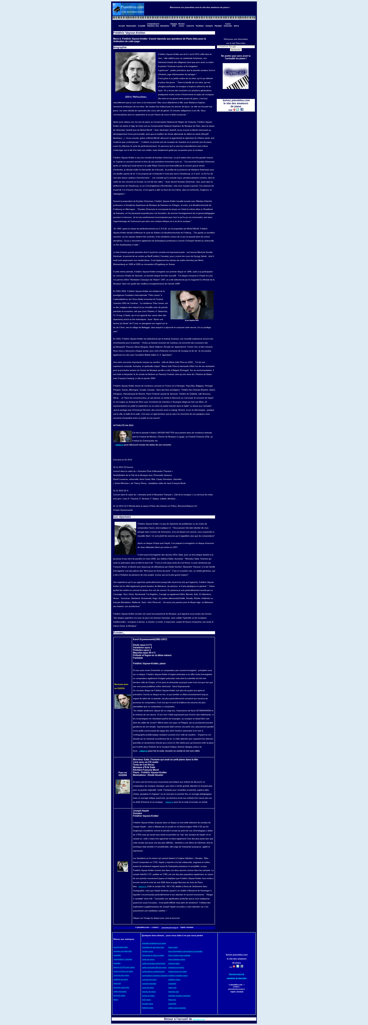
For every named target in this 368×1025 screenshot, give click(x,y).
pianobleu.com (199, 1019)
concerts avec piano (121, 975)
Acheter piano (147, 951)
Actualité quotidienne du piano (154, 943)
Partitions (200, 26)
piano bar (117, 983)
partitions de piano (120, 979)
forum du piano (119, 996)
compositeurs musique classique (155, 976)
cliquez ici (119, 445)
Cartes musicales (228, 25)
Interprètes (164, 26)
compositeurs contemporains (153, 972)
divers (236, 26)
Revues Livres (181, 25)
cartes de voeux (148, 959)
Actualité (141, 26)
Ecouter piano (147, 1004)
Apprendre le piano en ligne (153, 955)
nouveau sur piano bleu (122, 951)
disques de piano (149, 992)
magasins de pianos (176, 967)
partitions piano (174, 980)
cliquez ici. (143, 887)
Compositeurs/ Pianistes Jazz (153, 25)
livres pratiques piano (176, 959)
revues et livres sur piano (123, 971)
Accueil (121, 26)
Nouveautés (131, 26)
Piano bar (172, 1000)
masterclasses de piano (177, 972)
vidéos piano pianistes (177, 1008)
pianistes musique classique (179, 996)
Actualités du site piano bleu (153, 947)
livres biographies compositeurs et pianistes (185, 951)
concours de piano (149, 980)
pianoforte (172, 984)
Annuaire (209, 26)
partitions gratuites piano (178, 976)
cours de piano (148, 988)
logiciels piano (174, 963)
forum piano (173, 947)
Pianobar (218, 26)
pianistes (116, 963)
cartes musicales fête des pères (154, 967)
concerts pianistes (149, 984)
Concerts (190, 26)
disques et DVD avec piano (124, 967)
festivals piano (147, 1008)
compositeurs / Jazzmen (122, 959)
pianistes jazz (173, 992)
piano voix (172, 988)
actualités (117, 955)
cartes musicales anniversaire (153, 963)
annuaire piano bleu (121, 987)
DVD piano (146, 1000)
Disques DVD (173, 25)
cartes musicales (119, 991)
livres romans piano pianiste (179, 955)
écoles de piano (148, 996)
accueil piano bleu (120, 947)
